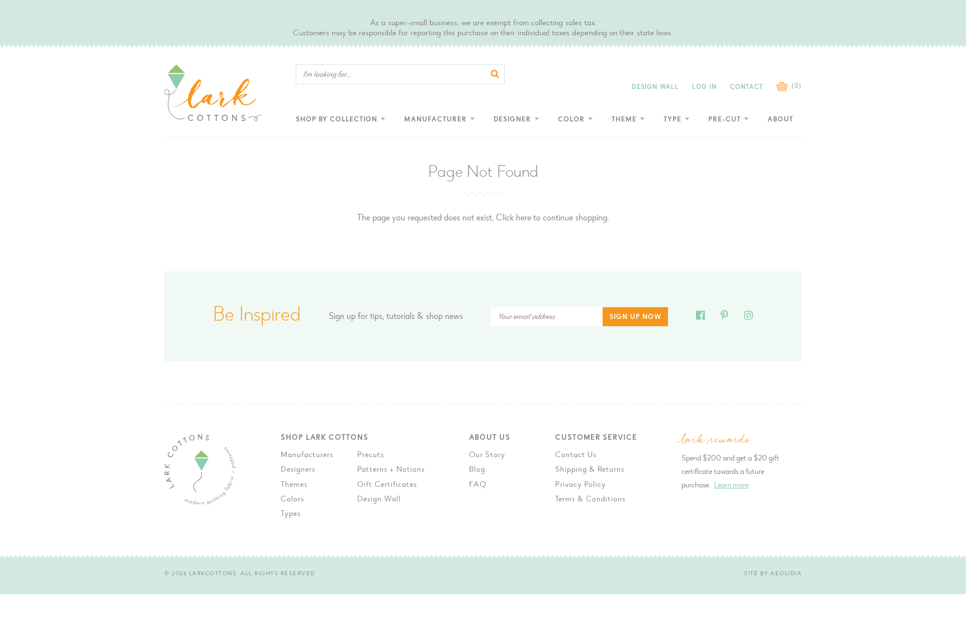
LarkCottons (213, 574)
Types (291, 514)
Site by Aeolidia (773, 574)
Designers (298, 470)
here (523, 218)
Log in (704, 87)
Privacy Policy (580, 485)
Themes (294, 485)
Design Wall (655, 87)
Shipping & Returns (589, 470)
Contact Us (575, 455)
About (780, 119)
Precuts (370, 455)
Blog (477, 470)
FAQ (477, 485)
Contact (746, 87)
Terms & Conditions (590, 500)
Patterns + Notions (391, 470)
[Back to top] (835, 478)
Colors (292, 500)
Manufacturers (307, 455)
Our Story (487, 455)
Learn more (731, 486)
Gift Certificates (387, 485)
